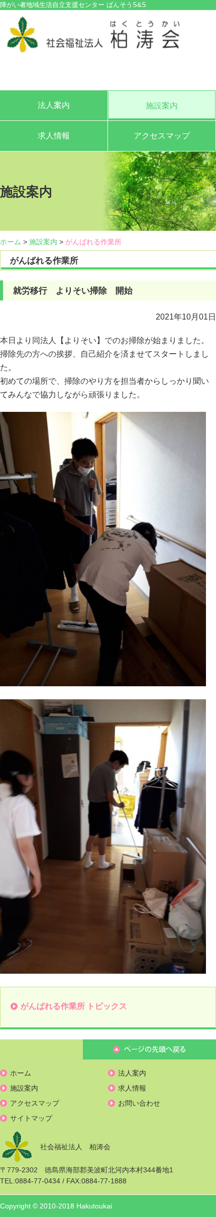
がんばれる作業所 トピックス (74, 1006)
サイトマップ (31, 1118)
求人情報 (54, 135)
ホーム (10, 242)
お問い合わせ (139, 1103)
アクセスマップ (162, 135)
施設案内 (162, 105)
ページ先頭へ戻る (149, 1049)
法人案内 (54, 105)
